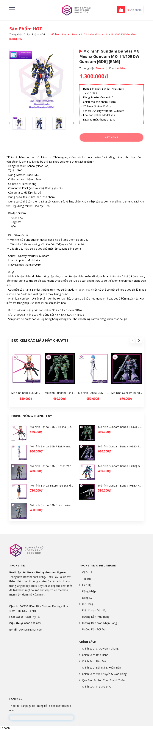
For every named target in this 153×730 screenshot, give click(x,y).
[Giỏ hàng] (120, 9)
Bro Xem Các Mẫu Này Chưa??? (39, 340)
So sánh (5, 728)
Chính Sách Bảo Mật (94, 661)
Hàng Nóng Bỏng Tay (31, 416)
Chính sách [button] (87, 641)
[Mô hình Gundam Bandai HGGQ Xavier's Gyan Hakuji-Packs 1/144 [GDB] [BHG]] (87, 492)
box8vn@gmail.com (31, 629)
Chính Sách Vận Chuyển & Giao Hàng (104, 674)
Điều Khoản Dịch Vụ (94, 610)
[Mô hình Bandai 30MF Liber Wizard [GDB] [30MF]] (19, 511)
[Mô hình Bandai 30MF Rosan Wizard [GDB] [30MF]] (19, 472)
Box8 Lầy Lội (32, 617)
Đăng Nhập (89, 591)
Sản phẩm (134, 10)
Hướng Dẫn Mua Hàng (95, 616)
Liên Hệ (86, 585)
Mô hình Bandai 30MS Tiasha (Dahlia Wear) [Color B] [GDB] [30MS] (71, 427)
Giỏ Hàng (87, 604)
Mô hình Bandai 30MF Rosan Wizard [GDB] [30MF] (61, 466)
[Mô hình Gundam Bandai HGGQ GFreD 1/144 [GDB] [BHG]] (87, 472)
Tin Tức (86, 578)
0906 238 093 (32, 623)
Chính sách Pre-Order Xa (97, 686)
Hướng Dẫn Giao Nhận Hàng (99, 623)
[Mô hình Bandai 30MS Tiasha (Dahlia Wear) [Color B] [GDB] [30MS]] (26, 368)
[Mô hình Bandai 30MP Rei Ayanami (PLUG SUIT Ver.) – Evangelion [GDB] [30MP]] (93, 368)
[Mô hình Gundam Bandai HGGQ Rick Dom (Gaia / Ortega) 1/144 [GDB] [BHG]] (126, 368)
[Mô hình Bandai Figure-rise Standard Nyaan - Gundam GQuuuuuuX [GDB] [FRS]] (19, 492)
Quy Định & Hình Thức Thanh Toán (103, 680)
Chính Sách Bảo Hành (95, 655)
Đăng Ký (87, 597)
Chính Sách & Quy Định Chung (100, 648)
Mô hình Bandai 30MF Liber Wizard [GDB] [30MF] (60, 505)
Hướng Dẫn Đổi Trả (94, 629)
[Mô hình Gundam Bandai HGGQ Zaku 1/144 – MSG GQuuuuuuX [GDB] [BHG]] (60, 368)
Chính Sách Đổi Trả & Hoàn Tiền (101, 667)
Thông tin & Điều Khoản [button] (97, 565)
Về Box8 (87, 572)
